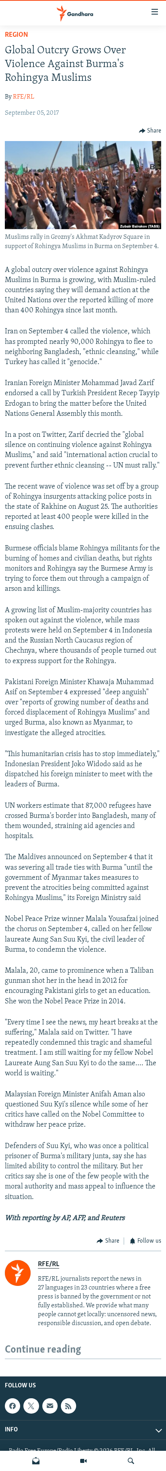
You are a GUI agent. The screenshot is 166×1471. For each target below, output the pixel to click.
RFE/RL (23, 97)
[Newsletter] (35, 1461)
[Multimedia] (83, 1461)
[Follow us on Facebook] (12, 1406)
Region (16, 35)
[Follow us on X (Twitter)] (31, 1406)
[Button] (150, 131)
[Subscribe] (50, 1406)
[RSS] (68, 1406)
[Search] (131, 1461)
